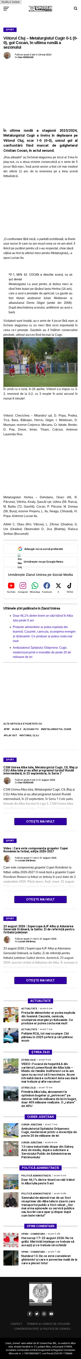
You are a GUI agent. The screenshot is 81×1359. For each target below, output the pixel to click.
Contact (16, 1323)
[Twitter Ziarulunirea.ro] (37, 1314)
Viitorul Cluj (30, 735)
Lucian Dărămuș (27, 860)
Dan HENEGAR (26, 57)
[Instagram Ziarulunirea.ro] (44, 1314)
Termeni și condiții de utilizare (48, 1323)
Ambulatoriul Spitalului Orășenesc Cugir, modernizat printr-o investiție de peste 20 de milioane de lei (42, 652)
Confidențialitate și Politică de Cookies (42, 1328)
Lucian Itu (32, 729)
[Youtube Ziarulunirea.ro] (51, 1314)
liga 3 (17, 729)
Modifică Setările (11, 2)
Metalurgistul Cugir (56, 729)
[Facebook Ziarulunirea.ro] (30, 1314)
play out (11, 735)
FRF (7, 729)
